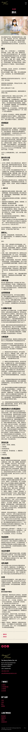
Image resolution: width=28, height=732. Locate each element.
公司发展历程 (4, 687)
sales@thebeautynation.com (9, 673)
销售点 (3, 720)
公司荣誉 (3, 689)
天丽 (2, 700)
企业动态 (3, 691)
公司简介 (3, 685)
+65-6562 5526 (5, 671)
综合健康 (14, 9)
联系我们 (3, 716)
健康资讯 (3, 718)
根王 (2, 704)
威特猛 (3, 706)
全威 (2, 702)
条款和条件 (4, 722)
